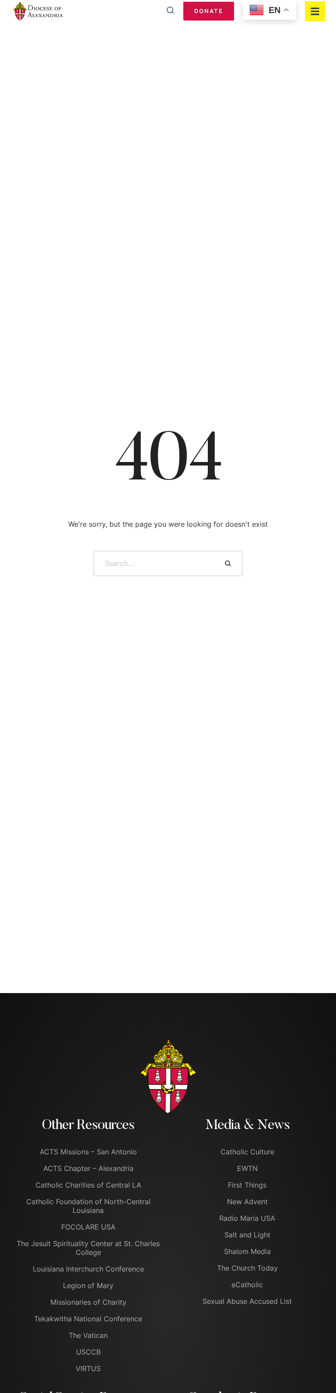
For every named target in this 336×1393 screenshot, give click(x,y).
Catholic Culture (247, 1151)
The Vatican (88, 1335)
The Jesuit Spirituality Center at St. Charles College (88, 1248)
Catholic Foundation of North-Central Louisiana (88, 1206)
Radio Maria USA (247, 1218)
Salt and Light (247, 1234)
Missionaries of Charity (88, 1302)
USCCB (88, 1352)
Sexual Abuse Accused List (247, 1301)
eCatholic (247, 1284)
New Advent (247, 1201)
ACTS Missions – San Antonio (88, 1151)
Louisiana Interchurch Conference (88, 1268)
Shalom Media (247, 1251)
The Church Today (247, 1268)
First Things (247, 1185)
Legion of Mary (88, 1285)
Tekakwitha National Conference (88, 1318)
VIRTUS (88, 1368)
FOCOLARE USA (88, 1227)
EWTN (247, 1168)
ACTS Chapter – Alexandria (88, 1168)
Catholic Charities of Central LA (88, 1185)
